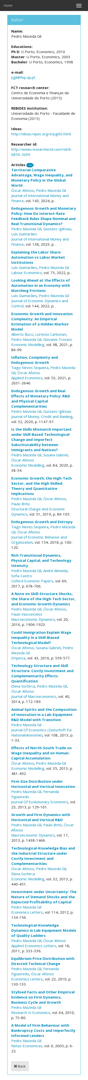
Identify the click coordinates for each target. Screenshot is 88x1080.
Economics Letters (27, 912)
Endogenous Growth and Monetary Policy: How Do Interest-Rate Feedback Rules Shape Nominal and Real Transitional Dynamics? (43, 216)
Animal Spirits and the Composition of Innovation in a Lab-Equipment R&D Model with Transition (44, 714)
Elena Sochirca (23, 686)
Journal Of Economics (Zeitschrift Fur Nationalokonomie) (41, 732)
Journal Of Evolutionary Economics (39, 801)
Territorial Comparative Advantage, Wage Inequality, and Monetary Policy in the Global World (41, 177)
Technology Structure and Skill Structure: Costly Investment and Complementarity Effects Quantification (42, 673)
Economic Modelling (27, 344)
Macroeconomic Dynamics (33, 619)
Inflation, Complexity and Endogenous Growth (34, 360)
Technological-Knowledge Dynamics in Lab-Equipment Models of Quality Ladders (43, 930)
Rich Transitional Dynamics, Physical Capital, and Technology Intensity (41, 560)
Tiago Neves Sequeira (29, 367)
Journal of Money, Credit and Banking (42, 416)
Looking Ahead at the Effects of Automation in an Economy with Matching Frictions (40, 285)
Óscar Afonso (22, 190)
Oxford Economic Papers (32, 580)
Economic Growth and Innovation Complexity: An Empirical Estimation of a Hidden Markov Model (42, 321)
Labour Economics (26, 272)
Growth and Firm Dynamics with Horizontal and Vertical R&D (40, 817)
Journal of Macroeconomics (33, 696)
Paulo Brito (20, 503)
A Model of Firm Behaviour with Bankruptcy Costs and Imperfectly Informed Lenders (43, 1030)
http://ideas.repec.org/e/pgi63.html (41, 133)
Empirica (18, 657)
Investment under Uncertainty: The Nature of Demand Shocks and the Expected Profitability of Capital (44, 896)
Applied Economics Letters (33, 945)
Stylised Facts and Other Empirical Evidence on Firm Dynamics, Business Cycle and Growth (43, 997)
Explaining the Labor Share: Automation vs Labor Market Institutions (38, 257)
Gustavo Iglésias (57, 228)
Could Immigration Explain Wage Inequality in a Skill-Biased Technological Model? (41, 637)
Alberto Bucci (22, 334)
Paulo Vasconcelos (26, 614)
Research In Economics (30, 1012)
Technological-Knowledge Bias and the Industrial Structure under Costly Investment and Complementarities (43, 856)
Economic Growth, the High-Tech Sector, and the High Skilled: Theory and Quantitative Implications (41, 486)
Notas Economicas (26, 1045)
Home (8, 5)
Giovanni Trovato (57, 339)
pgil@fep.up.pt (23, 77)
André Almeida (55, 570)
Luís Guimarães (24, 233)
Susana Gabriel (55, 454)
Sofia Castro (21, 575)
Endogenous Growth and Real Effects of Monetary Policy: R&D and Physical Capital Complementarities (40, 398)
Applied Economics (27, 377)
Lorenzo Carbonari (50, 334)
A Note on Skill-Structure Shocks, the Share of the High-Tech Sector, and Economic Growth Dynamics (43, 598)
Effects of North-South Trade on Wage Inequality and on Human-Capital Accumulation (41, 752)
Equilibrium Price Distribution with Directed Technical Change (42, 961)
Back (21, 1066)
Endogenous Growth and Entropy (42, 521)
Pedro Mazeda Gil (51, 190)
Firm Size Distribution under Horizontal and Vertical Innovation (43, 784)
